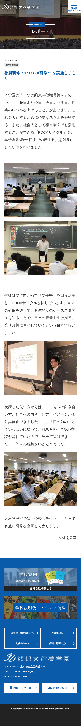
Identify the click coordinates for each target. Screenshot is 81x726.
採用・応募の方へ (58, 643)
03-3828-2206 (22, 671)
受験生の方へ (22, 643)
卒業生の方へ (58, 633)
